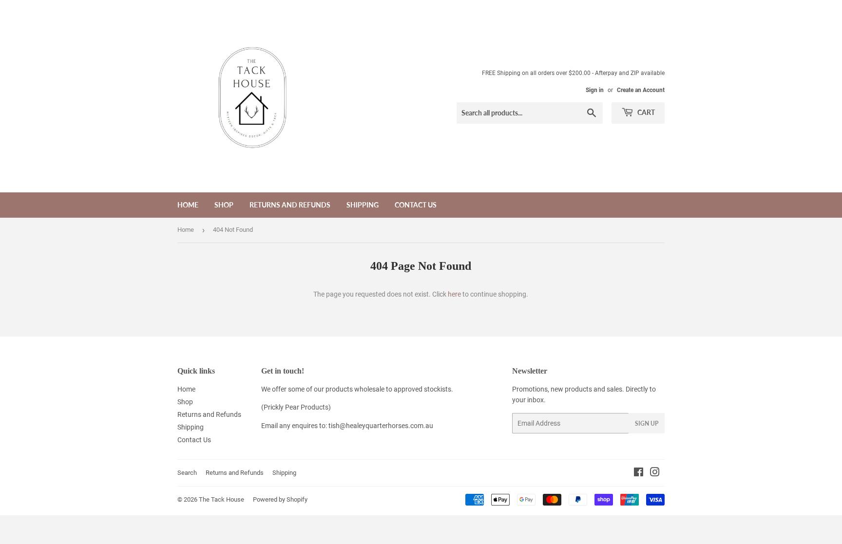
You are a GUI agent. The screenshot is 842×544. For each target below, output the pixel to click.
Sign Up (646, 423)
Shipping (362, 205)
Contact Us (416, 205)
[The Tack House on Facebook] (638, 473)
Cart (645, 112)
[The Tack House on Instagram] (655, 473)
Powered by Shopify (280, 499)
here (454, 294)
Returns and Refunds (289, 205)
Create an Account (641, 90)
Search (187, 472)
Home (187, 205)
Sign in (595, 90)
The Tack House (221, 499)
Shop (223, 205)
